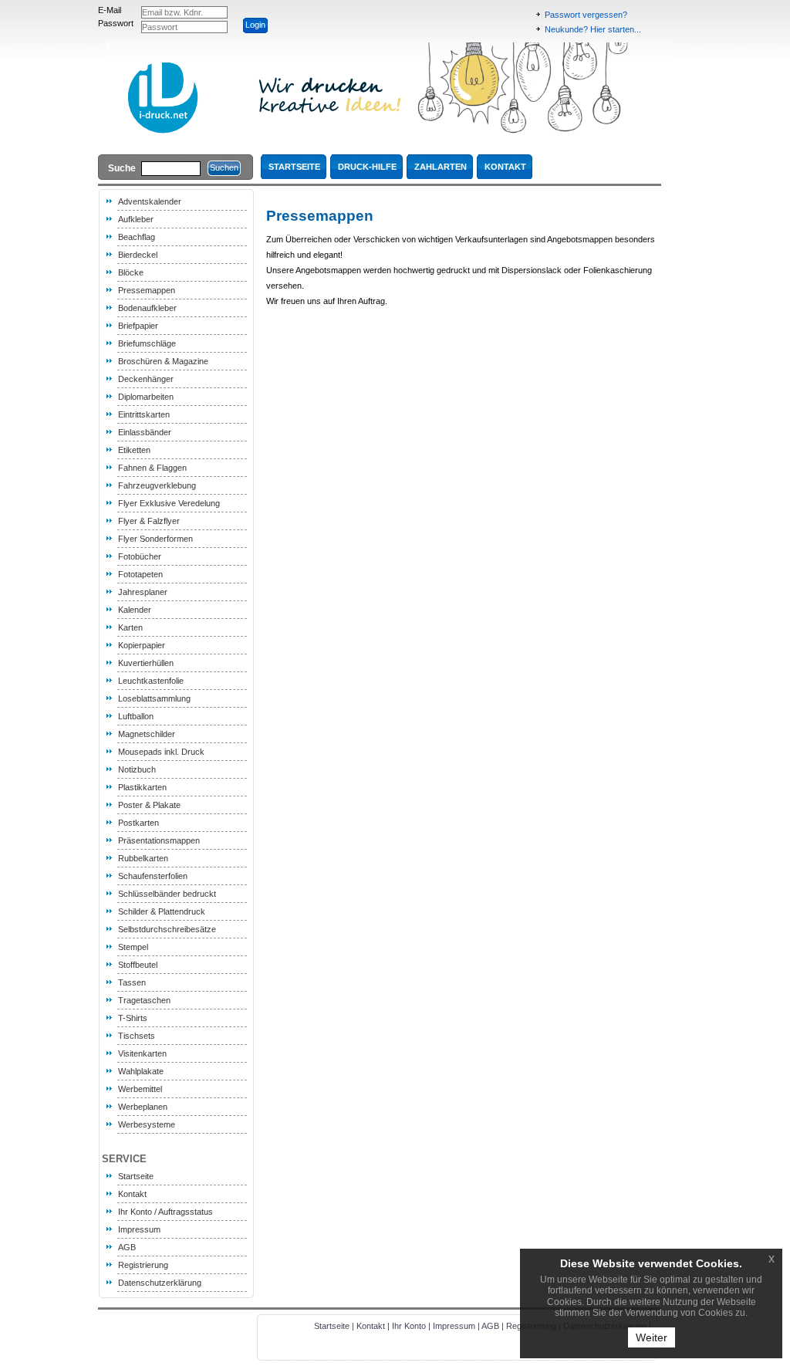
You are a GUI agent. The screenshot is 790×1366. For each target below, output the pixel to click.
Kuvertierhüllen (146, 663)
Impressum (139, 1229)
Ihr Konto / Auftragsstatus (165, 1211)
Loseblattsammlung (154, 698)
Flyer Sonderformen (155, 538)
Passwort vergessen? (586, 14)
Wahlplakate (141, 1071)
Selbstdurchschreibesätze (167, 929)
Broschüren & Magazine (163, 361)
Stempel (133, 947)
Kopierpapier (141, 645)
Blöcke (130, 272)
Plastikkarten (142, 787)
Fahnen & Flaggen (152, 467)
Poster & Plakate (149, 805)
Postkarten (138, 822)
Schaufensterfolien (152, 876)
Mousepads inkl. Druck (161, 751)
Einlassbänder (144, 432)
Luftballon (136, 716)
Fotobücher (139, 556)
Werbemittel (140, 1089)
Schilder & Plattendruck (161, 911)
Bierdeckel (137, 254)
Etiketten (134, 450)
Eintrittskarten (144, 414)
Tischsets (136, 1035)
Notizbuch (137, 769)
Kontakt (132, 1194)
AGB (127, 1247)
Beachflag (136, 237)
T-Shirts (132, 1018)
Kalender (134, 609)
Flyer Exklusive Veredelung (169, 503)
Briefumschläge (147, 343)
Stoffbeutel (137, 964)
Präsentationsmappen (159, 840)
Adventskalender (149, 201)
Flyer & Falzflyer (149, 521)
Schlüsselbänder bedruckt (167, 893)
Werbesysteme (146, 1124)
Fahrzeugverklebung (157, 485)
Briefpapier (138, 325)
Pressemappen (146, 290)
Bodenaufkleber (147, 308)
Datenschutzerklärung (159, 1282)
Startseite (136, 1176)
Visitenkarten (142, 1053)
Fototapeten (140, 574)
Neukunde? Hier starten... (593, 29)
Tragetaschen (144, 1000)
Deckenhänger (146, 379)
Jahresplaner (142, 592)
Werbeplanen (142, 1106)
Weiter (651, 1337)
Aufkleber (136, 219)
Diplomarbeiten (146, 396)
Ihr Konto (409, 1325)
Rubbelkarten (143, 858)
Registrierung (143, 1265)
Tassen (132, 982)
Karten (130, 627)
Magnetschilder (146, 734)
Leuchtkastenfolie (151, 680)
